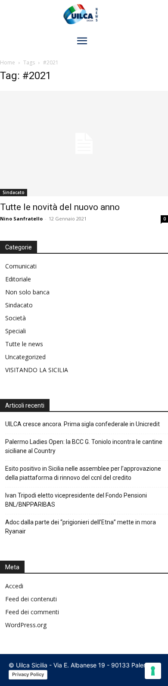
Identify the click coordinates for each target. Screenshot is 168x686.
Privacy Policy (28, 674)
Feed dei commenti (32, 612)
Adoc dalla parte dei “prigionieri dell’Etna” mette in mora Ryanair (80, 527)
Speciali (15, 331)
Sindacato (14, 192)
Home (7, 62)
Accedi (14, 586)
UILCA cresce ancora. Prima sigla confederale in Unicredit (82, 424)
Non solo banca (27, 292)
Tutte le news (24, 344)
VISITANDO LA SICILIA (36, 370)
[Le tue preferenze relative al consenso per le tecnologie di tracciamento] (153, 671)
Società (15, 318)
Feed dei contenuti (31, 599)
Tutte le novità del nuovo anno (60, 207)
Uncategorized (25, 357)
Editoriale (18, 279)
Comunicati (21, 266)
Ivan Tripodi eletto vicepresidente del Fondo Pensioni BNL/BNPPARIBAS (76, 500)
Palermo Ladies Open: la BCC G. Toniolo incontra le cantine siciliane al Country (83, 446)
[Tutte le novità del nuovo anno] (84, 143)
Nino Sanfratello (21, 218)
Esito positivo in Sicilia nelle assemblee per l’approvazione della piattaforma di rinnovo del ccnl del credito (83, 473)
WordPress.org (26, 625)
